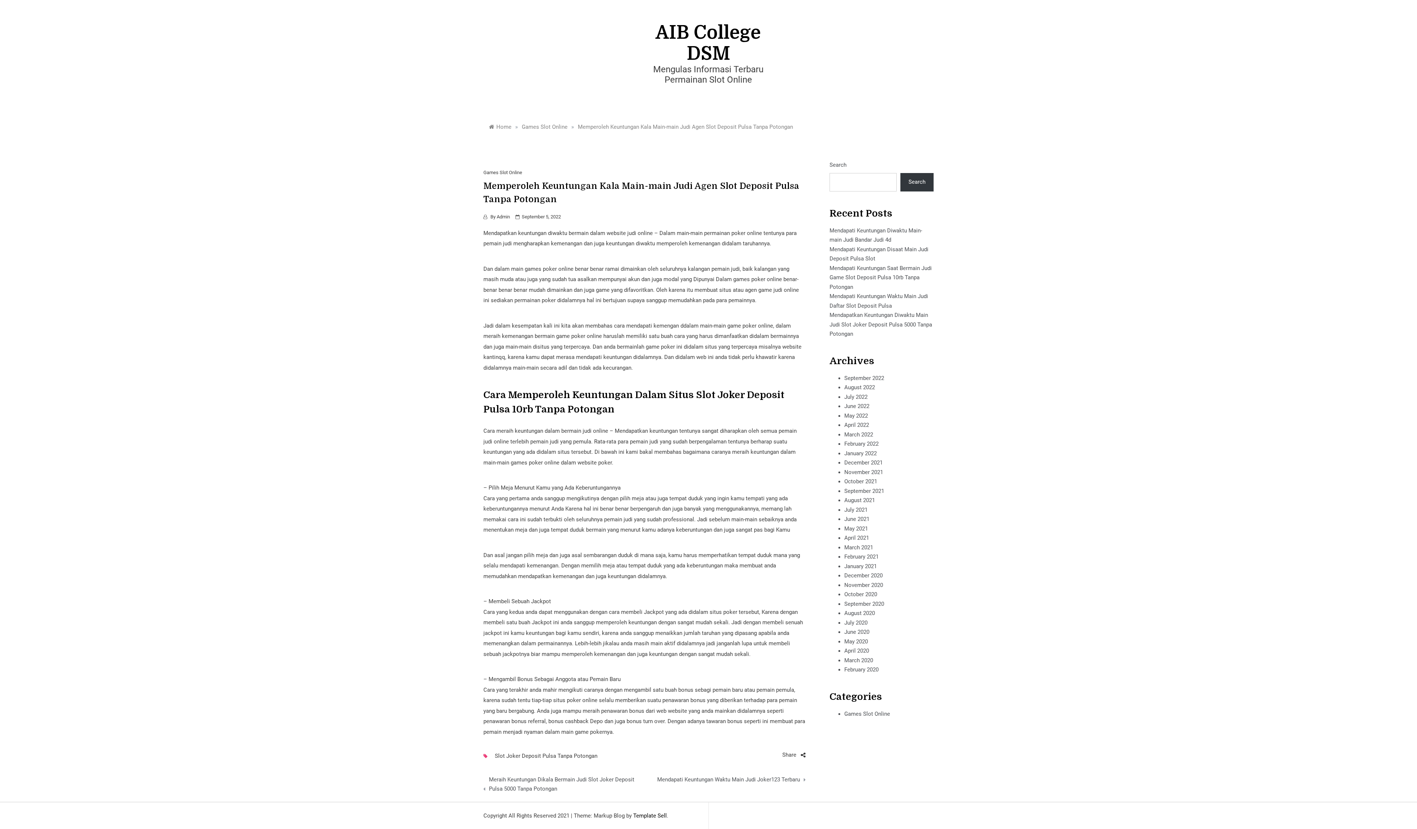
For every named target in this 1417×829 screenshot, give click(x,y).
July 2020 (856, 622)
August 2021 (859, 500)
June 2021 (856, 519)
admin (503, 217)
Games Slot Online (502, 172)
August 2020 (859, 613)
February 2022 (861, 444)
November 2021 (863, 472)
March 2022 (858, 434)
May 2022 (856, 415)
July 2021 (856, 510)
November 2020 (863, 585)
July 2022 (856, 397)
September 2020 (864, 604)
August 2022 (859, 387)
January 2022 (860, 453)
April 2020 (856, 650)
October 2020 (860, 594)
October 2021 (860, 481)
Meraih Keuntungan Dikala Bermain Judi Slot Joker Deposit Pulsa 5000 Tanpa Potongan (561, 784)
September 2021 (864, 491)
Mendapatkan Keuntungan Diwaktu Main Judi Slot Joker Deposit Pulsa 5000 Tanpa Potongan (881, 324)
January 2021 (860, 566)
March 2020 (858, 660)
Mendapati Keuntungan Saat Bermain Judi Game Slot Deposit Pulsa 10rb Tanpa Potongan (881, 277)
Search (838, 165)
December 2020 (863, 575)
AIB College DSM (708, 43)
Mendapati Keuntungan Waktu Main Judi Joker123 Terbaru (728, 779)
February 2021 (861, 556)
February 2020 (861, 669)
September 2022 (864, 378)
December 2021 (863, 462)
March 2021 (858, 547)
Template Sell (650, 815)
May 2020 (856, 641)
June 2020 (856, 632)
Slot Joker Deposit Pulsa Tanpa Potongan (546, 756)
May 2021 (856, 528)
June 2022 (856, 406)
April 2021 (856, 538)
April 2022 (856, 425)
